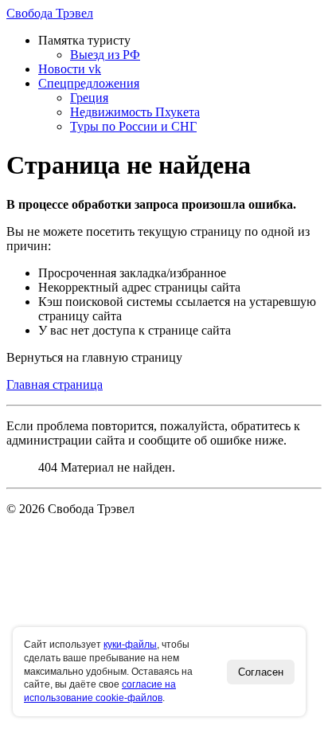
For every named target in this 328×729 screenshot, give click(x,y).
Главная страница (54, 384)
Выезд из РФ (105, 54)
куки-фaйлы (130, 644)
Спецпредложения (88, 83)
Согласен (260, 672)
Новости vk (69, 69)
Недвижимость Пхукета (135, 112)
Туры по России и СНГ (133, 126)
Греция (89, 97)
